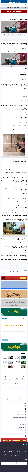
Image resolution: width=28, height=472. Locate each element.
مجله (12, 454)
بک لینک (5, 455)
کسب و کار (22, 7)
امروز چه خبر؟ (11, 455)
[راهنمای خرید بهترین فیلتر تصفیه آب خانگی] (8, 357)
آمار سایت (26, 455)
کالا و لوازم (18, 7)
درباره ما (26, 454)
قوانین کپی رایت (25, 459)
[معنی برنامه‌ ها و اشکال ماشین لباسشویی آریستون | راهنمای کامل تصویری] (8, 362)
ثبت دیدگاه (4, 318)
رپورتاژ (5, 454)
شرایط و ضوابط (18, 454)
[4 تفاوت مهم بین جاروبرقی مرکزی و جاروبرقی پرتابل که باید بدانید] (20, 367)
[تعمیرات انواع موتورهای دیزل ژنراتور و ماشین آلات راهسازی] (8, 367)
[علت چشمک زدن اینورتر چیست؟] (20, 362)
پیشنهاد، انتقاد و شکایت (17, 455)
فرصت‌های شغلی (25, 458)
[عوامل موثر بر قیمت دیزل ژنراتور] (20, 357)
